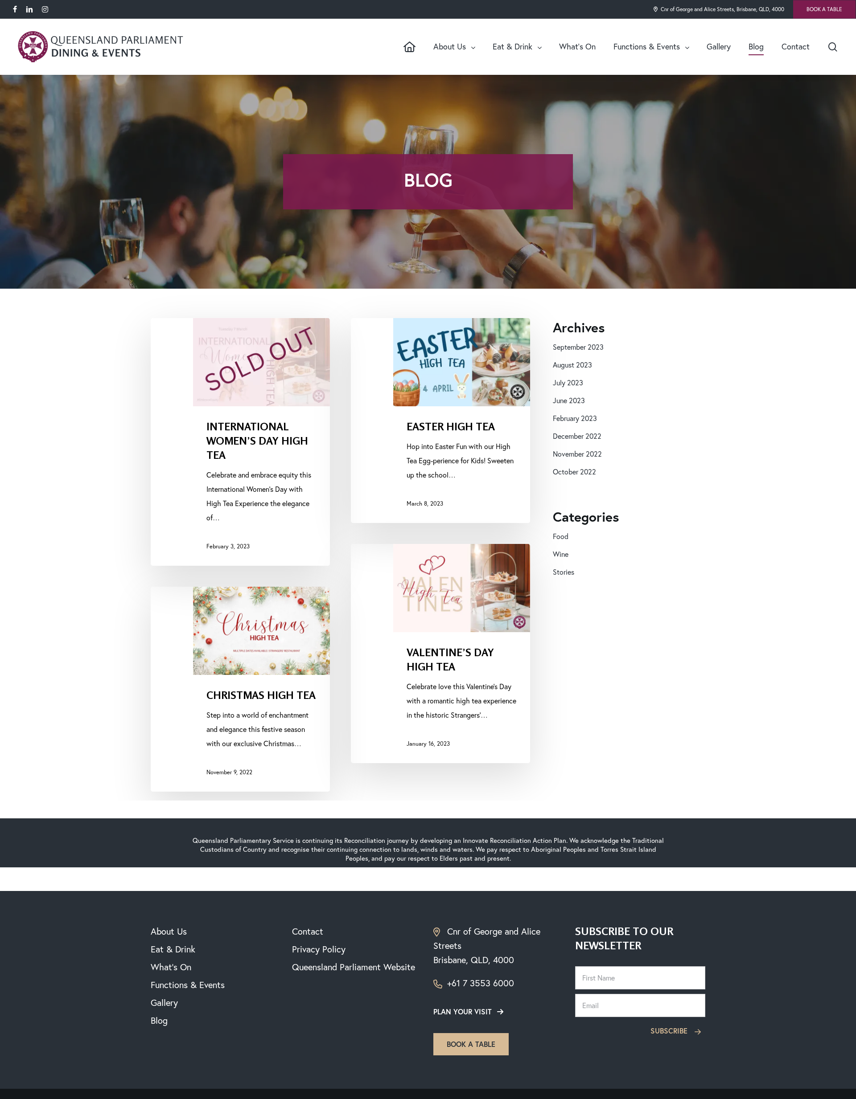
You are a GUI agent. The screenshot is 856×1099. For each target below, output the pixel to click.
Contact (307, 931)
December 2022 (577, 436)
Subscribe (670, 1030)
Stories (563, 572)
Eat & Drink (173, 949)
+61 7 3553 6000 (479, 983)
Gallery (164, 1002)
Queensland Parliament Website (353, 966)
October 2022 (574, 471)
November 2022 (577, 453)
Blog (159, 1020)
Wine (560, 554)
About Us (169, 931)
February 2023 (575, 418)
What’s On (171, 966)
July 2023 (568, 382)
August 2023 (572, 364)
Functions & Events (188, 984)
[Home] (409, 46)
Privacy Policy (319, 949)
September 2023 (578, 347)
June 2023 (569, 400)
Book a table (471, 1044)
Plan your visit (462, 1011)
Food (560, 536)
